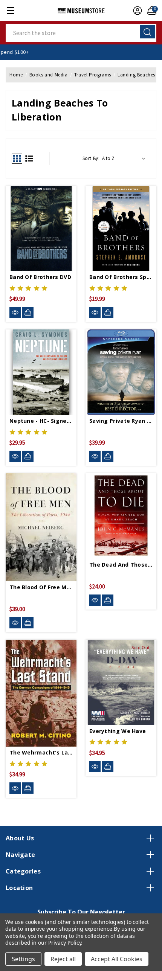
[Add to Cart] (28, 312)
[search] (147, 31)
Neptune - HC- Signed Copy (41, 420)
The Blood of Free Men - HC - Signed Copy (41, 587)
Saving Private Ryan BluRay (121, 420)
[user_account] (135, 10)
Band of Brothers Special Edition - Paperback (121, 276)
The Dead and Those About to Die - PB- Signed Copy (121, 564)
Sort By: (91, 158)
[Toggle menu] (10, 10)
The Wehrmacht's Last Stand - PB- (41, 752)
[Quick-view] (15, 313)
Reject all (63, 959)
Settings (23, 959)
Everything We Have (117, 731)
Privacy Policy (64, 942)
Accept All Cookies (116, 959)
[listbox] (125, 158)
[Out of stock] (107, 766)
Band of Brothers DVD (40, 276)
